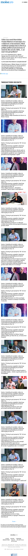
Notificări (14, 541)
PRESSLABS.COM (11, 544)
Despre (12, 538)
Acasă (7, 538)
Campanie (18, 538)
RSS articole (20, 540)
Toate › (14, 521)
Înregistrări (6, 540)
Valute (13, 540)
